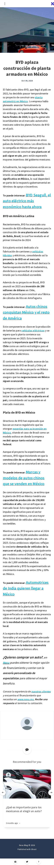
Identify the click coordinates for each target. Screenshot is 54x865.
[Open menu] (4, 3)
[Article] (27, 784)
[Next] (51, 792)
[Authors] (8, 775)
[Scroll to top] (38, 862)
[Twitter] (27, 862)
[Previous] (3, 792)
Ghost (34, 849)
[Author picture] (27, 723)
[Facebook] (15, 862)
